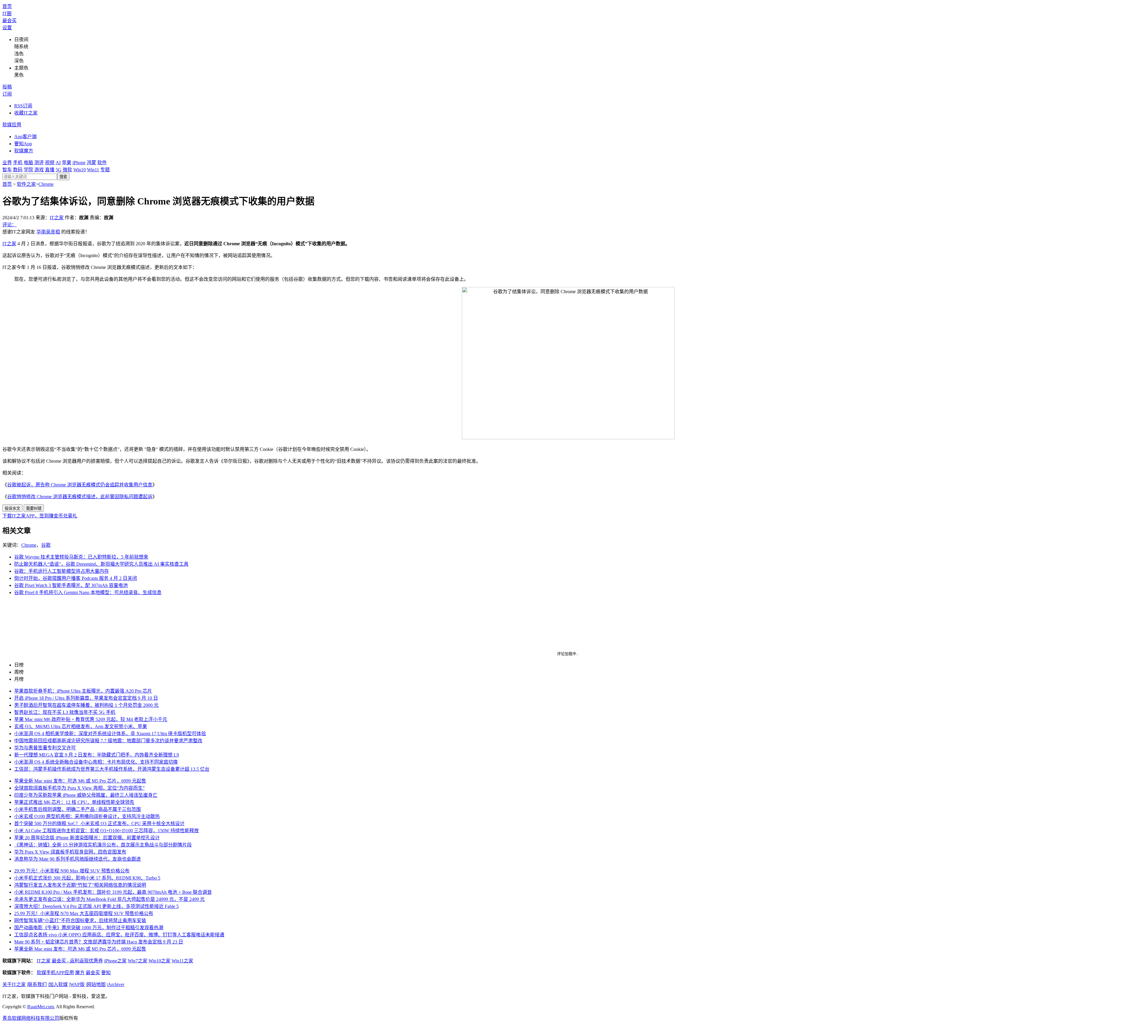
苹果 (66, 162)
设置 (7, 27)
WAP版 (77, 984)
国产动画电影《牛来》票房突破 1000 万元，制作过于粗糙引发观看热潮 (88, 927)
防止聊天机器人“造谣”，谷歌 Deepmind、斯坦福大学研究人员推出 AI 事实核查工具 (101, 564)
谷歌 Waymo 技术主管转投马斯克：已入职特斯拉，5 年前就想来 (81, 556)
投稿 (7, 86)
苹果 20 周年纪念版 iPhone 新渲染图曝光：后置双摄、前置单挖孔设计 (87, 837)
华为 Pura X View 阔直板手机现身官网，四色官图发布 (70, 851)
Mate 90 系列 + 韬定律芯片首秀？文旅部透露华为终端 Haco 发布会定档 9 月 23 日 (98, 941)
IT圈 (7, 13)
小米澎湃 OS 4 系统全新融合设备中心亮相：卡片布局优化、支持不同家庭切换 (96, 761)
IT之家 (57, 217)
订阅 (7, 93)
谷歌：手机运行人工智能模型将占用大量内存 (61, 571)
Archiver (116, 984)
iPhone (78, 162)
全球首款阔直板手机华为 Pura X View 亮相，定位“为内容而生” (79, 788)
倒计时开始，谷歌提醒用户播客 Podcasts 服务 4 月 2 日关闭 (75, 578)
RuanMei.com (40, 1006)
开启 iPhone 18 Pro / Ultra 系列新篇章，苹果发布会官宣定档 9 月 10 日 (86, 698)
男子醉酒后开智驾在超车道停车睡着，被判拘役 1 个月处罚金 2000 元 (86, 705)
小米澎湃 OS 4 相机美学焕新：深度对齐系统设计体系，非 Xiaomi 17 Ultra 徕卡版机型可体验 (110, 733)
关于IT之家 (14, 984)
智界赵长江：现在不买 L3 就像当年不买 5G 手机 (64, 712)
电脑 (28, 162)
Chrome (46, 184)
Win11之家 (182, 960)
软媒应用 (11, 124)
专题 (105, 169)
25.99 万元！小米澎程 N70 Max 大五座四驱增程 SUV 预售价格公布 (83, 913)
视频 (49, 162)
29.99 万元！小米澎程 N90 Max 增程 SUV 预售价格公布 (72, 870)
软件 (102, 162)
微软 (67, 169)
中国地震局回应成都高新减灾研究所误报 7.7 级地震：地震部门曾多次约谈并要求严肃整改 (108, 740)
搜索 (63, 177)
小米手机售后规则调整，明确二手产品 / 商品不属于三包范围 (77, 809)
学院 (28, 169)
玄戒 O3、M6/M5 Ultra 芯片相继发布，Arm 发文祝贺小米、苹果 (80, 726)
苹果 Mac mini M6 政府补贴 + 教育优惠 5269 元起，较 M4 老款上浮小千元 (90, 719)
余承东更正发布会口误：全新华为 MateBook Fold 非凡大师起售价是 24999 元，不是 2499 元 (109, 899)
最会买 (9, 20)
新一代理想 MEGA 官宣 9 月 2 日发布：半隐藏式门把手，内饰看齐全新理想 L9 (96, 754)
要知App (23, 143)
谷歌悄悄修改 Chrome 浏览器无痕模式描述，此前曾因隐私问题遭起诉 (79, 496)
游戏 (39, 169)
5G (59, 169)
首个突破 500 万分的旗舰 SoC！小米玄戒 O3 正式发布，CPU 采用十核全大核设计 (99, 823)
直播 (49, 169)
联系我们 (37, 984)
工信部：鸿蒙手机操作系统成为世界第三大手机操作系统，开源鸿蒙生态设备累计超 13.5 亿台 (111, 769)
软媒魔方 (23, 150)
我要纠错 (33, 508)
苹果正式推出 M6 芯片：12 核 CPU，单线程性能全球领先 (74, 802)
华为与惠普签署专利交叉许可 (45, 747)
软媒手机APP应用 (55, 972)
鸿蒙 (91, 162)
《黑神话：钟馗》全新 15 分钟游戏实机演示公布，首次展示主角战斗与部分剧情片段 (103, 844)
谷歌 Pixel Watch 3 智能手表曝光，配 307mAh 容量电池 (71, 585)
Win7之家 (137, 960)
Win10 (79, 169)
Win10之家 (159, 960)
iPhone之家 (115, 960)
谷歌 (46, 545)
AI (58, 162)
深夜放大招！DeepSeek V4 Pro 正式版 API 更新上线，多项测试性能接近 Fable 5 (96, 906)
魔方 (80, 972)
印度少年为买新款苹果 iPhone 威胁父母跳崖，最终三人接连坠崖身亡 (85, 795)
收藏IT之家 (26, 112)
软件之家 (26, 184)
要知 (106, 972)
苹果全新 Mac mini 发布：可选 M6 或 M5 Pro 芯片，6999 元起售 (80, 780)
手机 (17, 162)
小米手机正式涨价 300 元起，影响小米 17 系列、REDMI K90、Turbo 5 (87, 877)
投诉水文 (12, 508)
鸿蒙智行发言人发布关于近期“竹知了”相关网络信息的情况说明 (80, 885)
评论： (9, 224)
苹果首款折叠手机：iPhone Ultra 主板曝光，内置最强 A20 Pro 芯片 (83, 690)
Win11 (93, 169)
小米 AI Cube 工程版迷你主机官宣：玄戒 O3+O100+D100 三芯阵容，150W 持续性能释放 (106, 830)
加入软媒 (58, 984)
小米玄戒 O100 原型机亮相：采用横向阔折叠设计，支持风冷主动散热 (87, 816)
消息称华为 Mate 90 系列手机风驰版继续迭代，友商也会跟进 (77, 859)
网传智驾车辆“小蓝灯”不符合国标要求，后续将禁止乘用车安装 (80, 920)
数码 (17, 169)
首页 (7, 6)
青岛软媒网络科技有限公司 (30, 1018)
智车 (7, 169)
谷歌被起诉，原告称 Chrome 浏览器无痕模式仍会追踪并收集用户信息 (79, 484)
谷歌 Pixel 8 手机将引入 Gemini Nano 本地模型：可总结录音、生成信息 (88, 592)
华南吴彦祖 (48, 231)
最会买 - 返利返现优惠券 (77, 960)
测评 (39, 162)
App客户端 (25, 136)
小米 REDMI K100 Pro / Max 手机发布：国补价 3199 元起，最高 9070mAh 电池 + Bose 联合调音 (113, 892)
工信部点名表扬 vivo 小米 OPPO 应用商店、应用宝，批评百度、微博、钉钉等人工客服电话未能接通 (119, 934)
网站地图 (96, 984)
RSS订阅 (23, 105)
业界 (7, 162)
